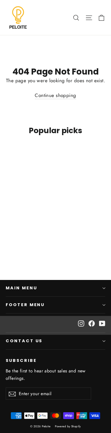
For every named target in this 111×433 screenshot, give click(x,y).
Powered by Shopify (68, 426)
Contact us (24, 341)
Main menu (21, 288)
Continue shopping (55, 95)
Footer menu (25, 305)
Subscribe (21, 360)
